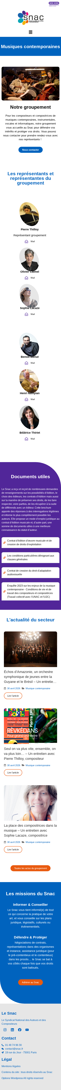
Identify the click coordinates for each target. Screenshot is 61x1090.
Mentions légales (11, 1066)
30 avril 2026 (13, 688)
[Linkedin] (12, 1029)
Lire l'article (13, 695)
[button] (30, 32)
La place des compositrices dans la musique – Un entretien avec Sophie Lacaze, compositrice (30, 830)
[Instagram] (5, 1029)
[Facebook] (19, 1029)
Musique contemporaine (38, 688)
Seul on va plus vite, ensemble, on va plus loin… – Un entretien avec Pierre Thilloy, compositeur (30, 754)
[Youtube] (27, 1029)
